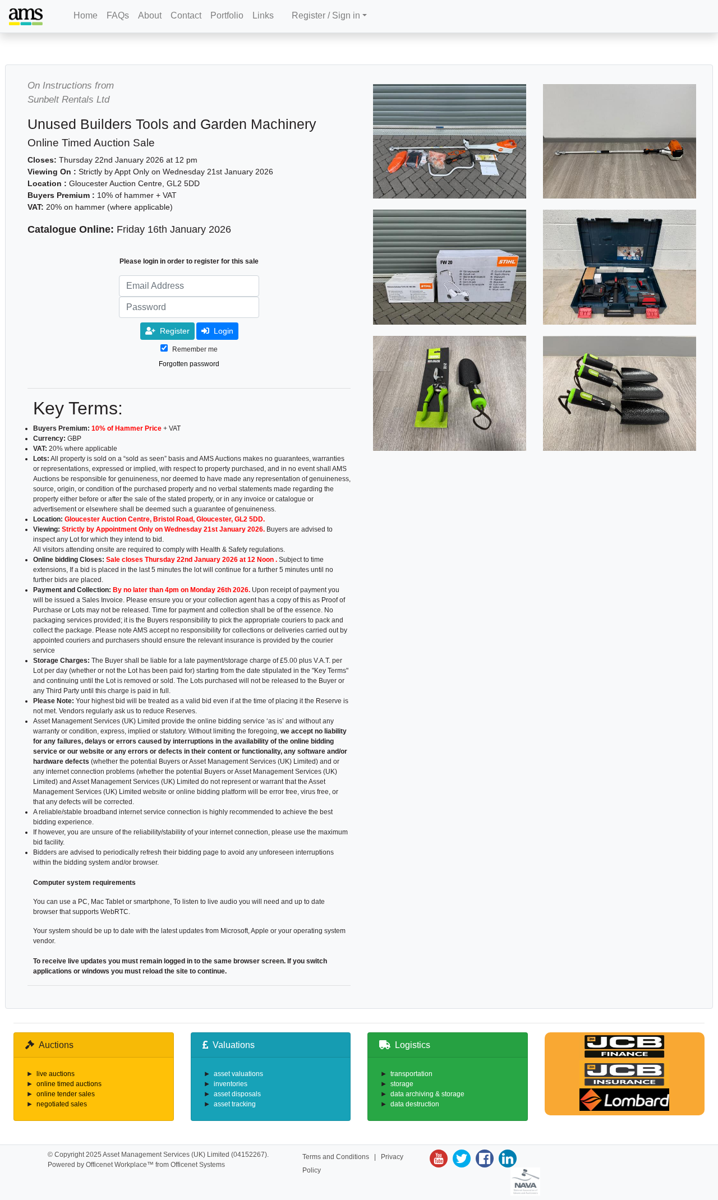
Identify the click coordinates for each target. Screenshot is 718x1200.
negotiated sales (61, 1104)
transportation (411, 1074)
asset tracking (235, 1104)
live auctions (55, 1074)
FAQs (118, 15)
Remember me (195, 349)
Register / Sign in (326, 15)
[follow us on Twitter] (460, 1158)
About (150, 15)
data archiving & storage (427, 1094)
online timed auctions (69, 1084)
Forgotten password (189, 364)
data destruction (414, 1104)
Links (263, 15)
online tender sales (65, 1094)
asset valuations (238, 1074)
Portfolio (226, 15)
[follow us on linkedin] (506, 1158)
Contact (186, 15)
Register (175, 330)
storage (401, 1084)
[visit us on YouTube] (439, 1158)
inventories (230, 1084)
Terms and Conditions (335, 1157)
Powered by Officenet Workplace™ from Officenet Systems (136, 1165)
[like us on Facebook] (483, 1158)
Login (223, 330)
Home (85, 15)
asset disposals (237, 1094)
